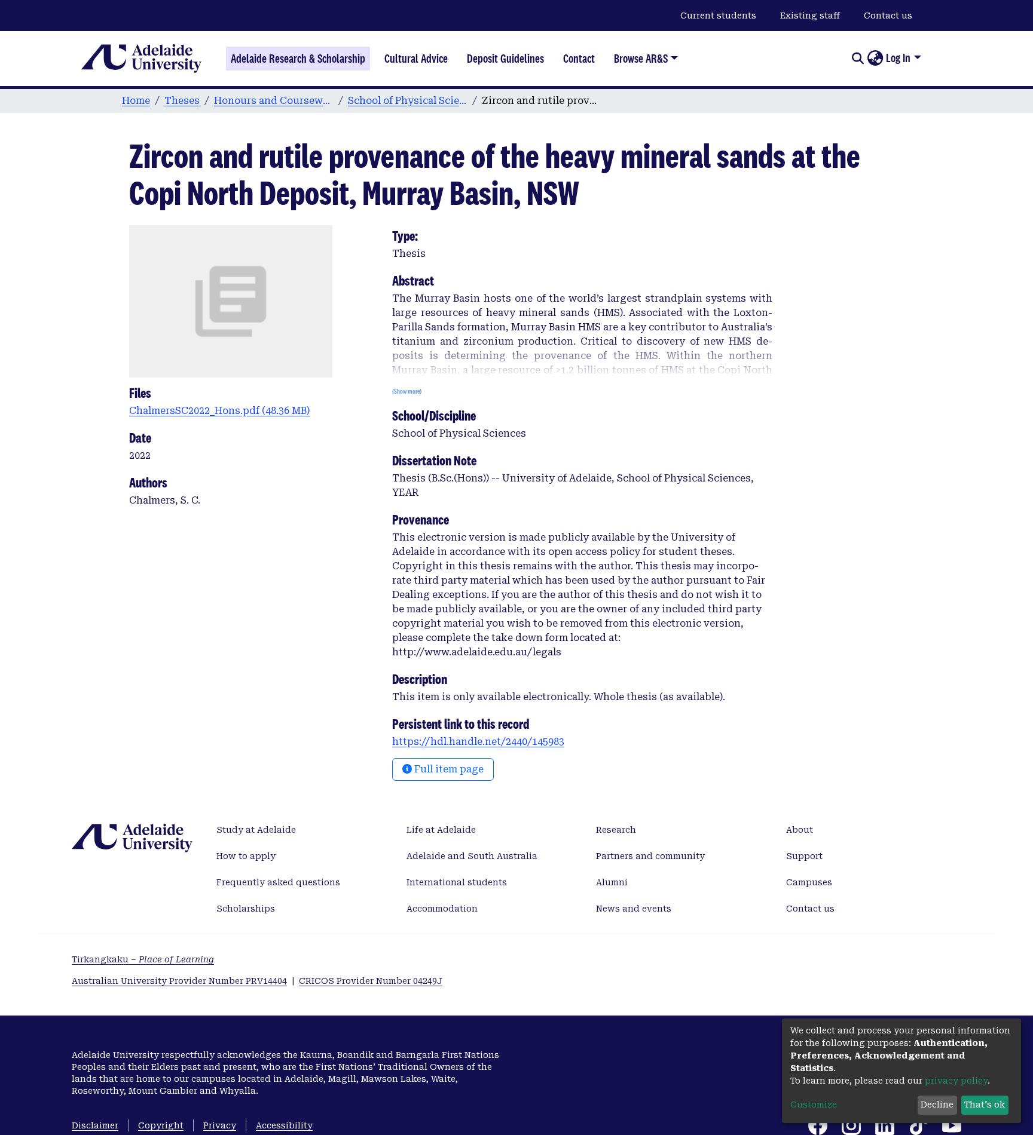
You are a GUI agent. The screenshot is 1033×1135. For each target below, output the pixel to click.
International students (457, 882)
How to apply (246, 856)
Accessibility (284, 1125)
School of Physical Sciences (407, 100)
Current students (718, 15)
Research (616, 830)
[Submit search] (857, 58)
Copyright (161, 1125)
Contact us (888, 15)
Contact (579, 58)
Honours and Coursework (274, 100)
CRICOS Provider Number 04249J (370, 981)
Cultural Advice (416, 58)
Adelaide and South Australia (472, 856)
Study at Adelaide (256, 830)
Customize (813, 1104)
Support (804, 856)
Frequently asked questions (278, 882)
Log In (898, 58)
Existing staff (810, 15)
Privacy (219, 1125)
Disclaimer (95, 1125)
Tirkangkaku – (143, 959)
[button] (875, 58)
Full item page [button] (448, 769)
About (799, 830)
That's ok (984, 1104)
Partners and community (650, 856)
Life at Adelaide (441, 830)
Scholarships (245, 908)
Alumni (612, 882)
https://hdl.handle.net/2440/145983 (478, 741)
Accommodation (442, 908)
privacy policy (956, 1080)
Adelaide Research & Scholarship (298, 58)
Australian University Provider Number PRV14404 (179, 981)
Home (136, 100)
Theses (182, 100)
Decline (937, 1104)
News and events (633, 908)
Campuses (809, 882)
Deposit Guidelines (505, 58)
